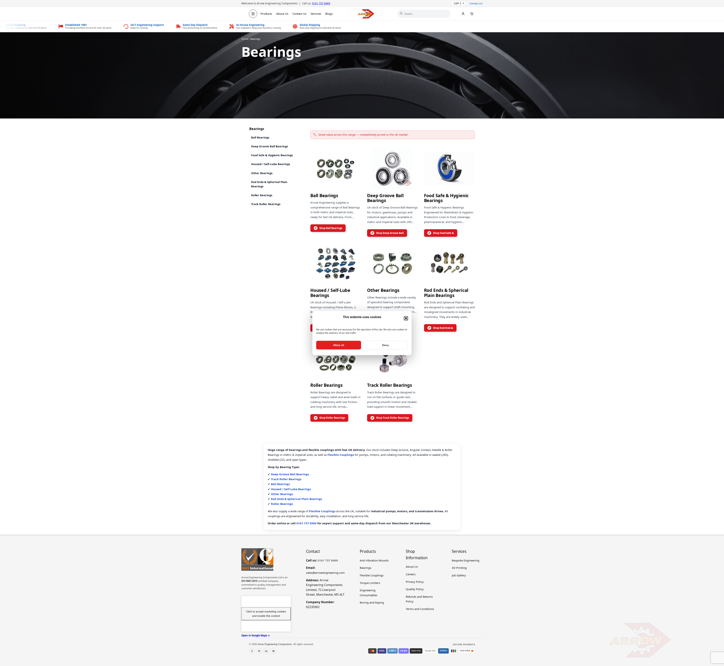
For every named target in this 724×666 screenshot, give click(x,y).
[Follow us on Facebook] (259, 651)
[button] (406, 318)
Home (244, 39)
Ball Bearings (260, 137)
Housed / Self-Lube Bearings (270, 164)
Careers (411, 574)
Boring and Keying (372, 602)
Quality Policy (415, 589)
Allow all (338, 345)
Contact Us (299, 13)
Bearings (365, 568)
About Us (282, 13)
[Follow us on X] (252, 651)
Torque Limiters (370, 583)
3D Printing (459, 568)
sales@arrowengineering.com (325, 572)
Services (316, 13)
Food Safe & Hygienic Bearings (272, 155)
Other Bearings (261, 173)
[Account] (463, 13)
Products (266, 13)
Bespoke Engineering (465, 560)
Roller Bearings (261, 195)
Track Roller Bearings (265, 204)
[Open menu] (253, 14)
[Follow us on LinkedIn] (266, 651)
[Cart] (471, 13)
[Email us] (273, 651)
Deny (385, 345)
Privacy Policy (415, 582)
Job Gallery (459, 575)
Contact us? (476, 3)
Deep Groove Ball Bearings (269, 146)
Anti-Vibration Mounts (374, 560)
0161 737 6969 (321, 3)
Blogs (329, 13)
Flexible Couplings (340, 455)
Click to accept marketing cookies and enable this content (266, 613)
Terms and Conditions (420, 609)
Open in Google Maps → (255, 635)
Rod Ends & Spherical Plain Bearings (269, 184)
